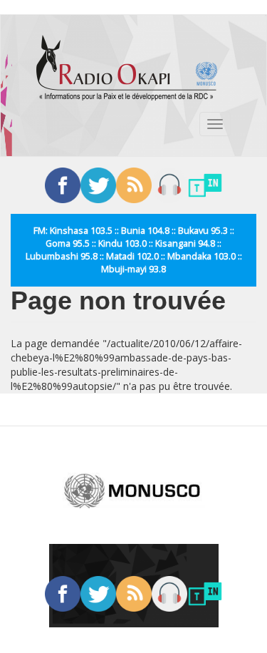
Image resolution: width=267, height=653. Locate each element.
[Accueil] (127, 68)
